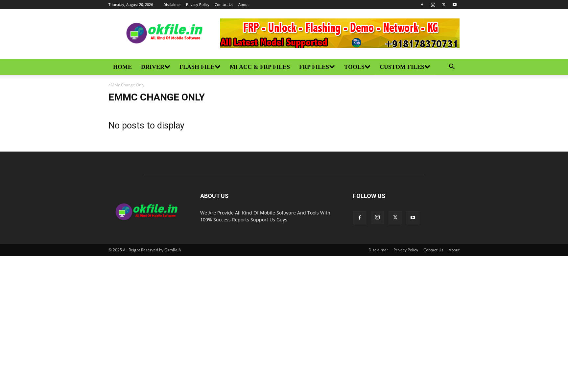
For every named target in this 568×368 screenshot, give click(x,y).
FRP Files (314, 67)
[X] (444, 4)
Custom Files (402, 67)
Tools (354, 67)
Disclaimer (172, 4)
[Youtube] (455, 4)
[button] (452, 67)
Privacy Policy (197, 4)
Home (122, 67)
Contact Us (224, 4)
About (243, 4)
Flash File (197, 67)
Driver (152, 67)
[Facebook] (422, 4)
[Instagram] (433, 4)
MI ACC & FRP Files (260, 67)
